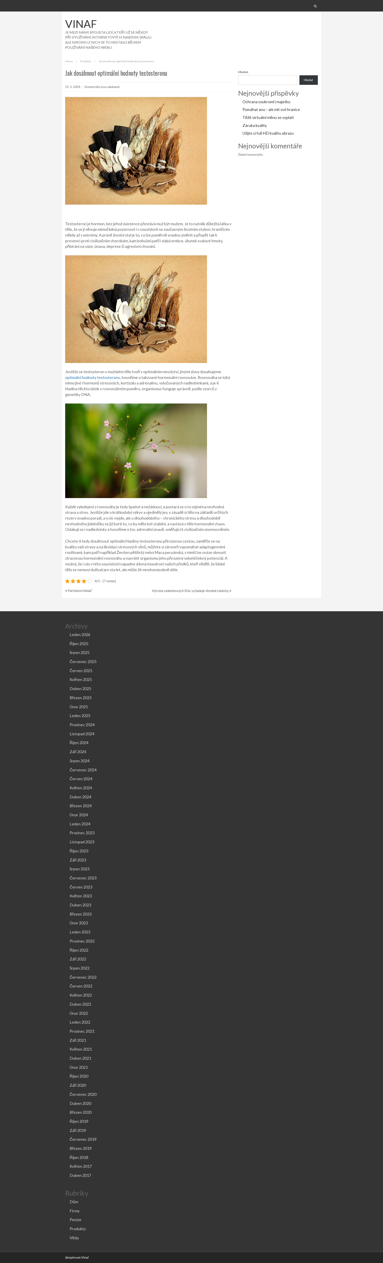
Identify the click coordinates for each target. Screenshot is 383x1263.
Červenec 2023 (83, 877)
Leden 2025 (80, 715)
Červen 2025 (81, 670)
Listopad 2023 (82, 841)
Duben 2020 (80, 1103)
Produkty (85, 61)
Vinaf (81, 23)
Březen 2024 (81, 805)
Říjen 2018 (79, 1157)
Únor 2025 (79, 706)
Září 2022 (78, 958)
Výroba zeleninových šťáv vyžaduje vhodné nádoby (190, 590)
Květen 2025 (81, 679)
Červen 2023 (81, 887)
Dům (74, 1201)
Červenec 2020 (83, 1094)
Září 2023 (78, 860)
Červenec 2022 (83, 977)
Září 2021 (78, 1040)
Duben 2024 (80, 796)
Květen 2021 (81, 1049)
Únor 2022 (79, 1013)
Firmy (75, 1210)
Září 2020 (78, 1085)
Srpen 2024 (79, 760)
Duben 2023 (80, 904)
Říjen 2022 (79, 950)
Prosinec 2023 (82, 832)
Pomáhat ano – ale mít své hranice (271, 109)
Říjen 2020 (79, 1076)
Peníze (75, 1219)
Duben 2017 (80, 1175)
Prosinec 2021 (82, 1031)
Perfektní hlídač (80, 590)
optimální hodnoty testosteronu (92, 377)
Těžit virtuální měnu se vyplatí (268, 117)
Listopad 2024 (82, 733)
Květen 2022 (81, 995)
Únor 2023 (79, 922)
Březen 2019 (81, 1148)
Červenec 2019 (83, 1139)
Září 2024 (78, 751)
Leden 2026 (80, 634)
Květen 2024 (81, 787)
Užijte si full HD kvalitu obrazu (268, 133)
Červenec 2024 (83, 769)
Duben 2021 (80, 1058)
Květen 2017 (81, 1166)
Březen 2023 (81, 914)
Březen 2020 (81, 1112)
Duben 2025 (80, 688)
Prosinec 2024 (82, 724)
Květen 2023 (81, 895)
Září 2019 (78, 1130)
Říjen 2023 (79, 850)
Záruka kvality (254, 125)
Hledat (243, 72)
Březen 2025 (81, 697)
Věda (74, 1237)
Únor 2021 (79, 1067)
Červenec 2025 (83, 661)
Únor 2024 (79, 814)
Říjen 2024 (79, 742)
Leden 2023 (80, 931)
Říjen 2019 (79, 1121)
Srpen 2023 (79, 868)
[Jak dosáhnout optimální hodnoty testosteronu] (136, 150)
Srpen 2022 (79, 968)
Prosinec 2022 (82, 941)
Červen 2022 (81, 986)
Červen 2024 (81, 778)
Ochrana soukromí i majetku (266, 101)
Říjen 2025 (79, 643)
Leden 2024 (80, 823)
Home (69, 61)
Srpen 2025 (79, 652)
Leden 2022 (80, 1022)
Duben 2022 (80, 1004)
